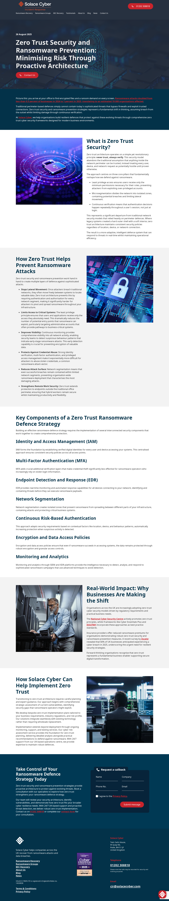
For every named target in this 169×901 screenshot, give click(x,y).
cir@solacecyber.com (125, 886)
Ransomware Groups (43, 13)
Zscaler (145, 638)
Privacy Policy (120, 796)
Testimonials (70, 13)
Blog (89, 13)
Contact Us (104, 13)
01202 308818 (37, 811)
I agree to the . (113, 796)
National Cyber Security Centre (107, 618)
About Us (81, 13)
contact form (68, 811)
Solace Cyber (25, 117)
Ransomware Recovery (24, 13)
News (95, 13)
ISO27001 (91, 624)
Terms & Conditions (26, 888)
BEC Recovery (58, 13)
